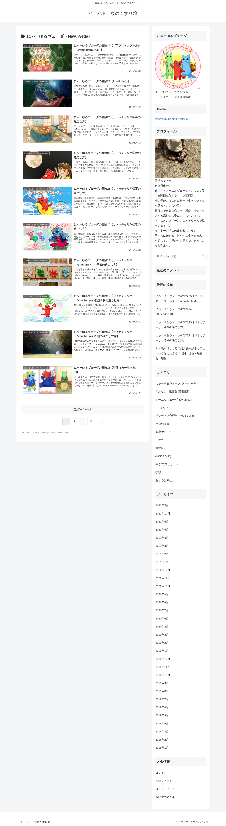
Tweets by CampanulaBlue (171, 119)
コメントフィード (166, 788)
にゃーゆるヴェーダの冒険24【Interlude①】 (173, 312)
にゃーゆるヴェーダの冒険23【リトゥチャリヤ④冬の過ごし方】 (180, 325)
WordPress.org (164, 797)
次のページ (82, 409)
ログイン (161, 772)
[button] (203, 256)
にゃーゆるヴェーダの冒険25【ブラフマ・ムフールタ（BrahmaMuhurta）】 (179, 299)
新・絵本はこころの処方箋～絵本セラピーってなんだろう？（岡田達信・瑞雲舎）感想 (180, 353)
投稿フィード (163, 780)
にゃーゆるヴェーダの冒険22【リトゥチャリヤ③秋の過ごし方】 (180, 338)
